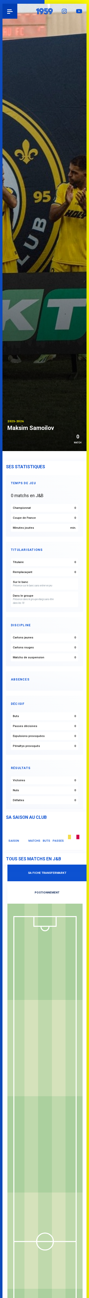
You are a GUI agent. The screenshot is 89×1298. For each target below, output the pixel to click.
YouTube (79, 11)
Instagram (64, 11)
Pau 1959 (17, 11)
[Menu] (9, 11)
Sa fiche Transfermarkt (47, 873)
